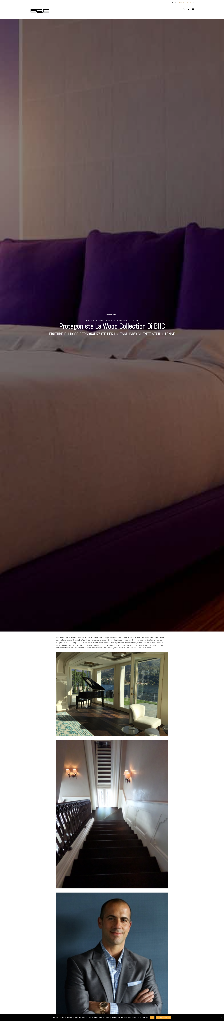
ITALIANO (174, 2)
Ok (152, 1017)
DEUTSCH (189, 2)
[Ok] (221, 1017)
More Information (163, 1017)
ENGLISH (181, 2)
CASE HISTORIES (112, 314)
